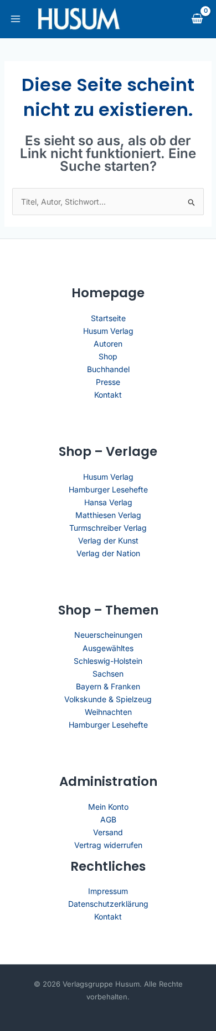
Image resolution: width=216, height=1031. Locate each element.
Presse (108, 382)
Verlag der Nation (108, 553)
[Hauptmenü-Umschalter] (15, 19)
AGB (108, 819)
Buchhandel (108, 369)
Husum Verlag (108, 331)
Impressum (108, 891)
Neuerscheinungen (108, 634)
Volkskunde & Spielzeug (108, 699)
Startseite (108, 318)
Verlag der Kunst (108, 540)
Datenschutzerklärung (108, 903)
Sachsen (108, 673)
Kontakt (108, 394)
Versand (108, 832)
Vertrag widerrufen (108, 845)
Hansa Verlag (108, 502)
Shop (108, 356)
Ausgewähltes (108, 648)
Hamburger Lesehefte (108, 489)
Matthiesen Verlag (108, 515)
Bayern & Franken (108, 686)
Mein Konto (108, 806)
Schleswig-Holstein (108, 661)
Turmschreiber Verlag (108, 527)
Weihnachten (108, 712)
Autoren (108, 343)
